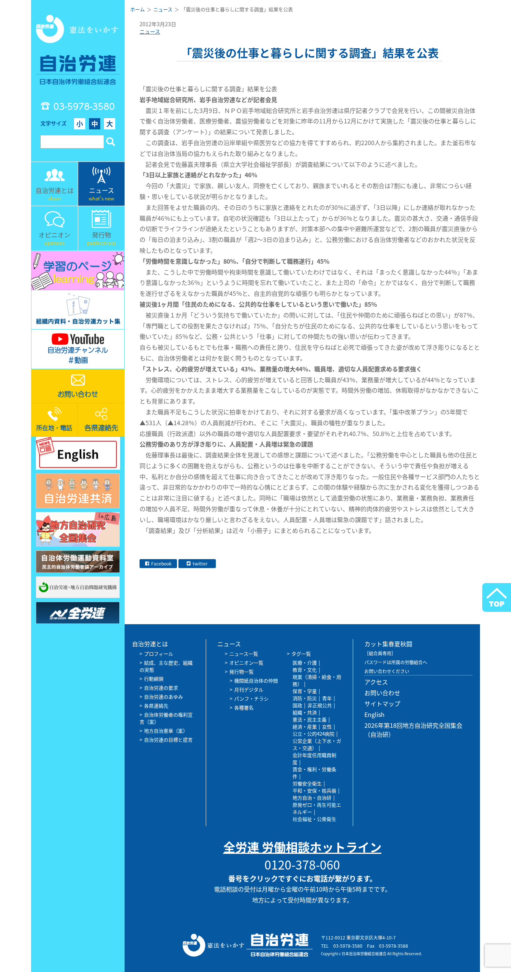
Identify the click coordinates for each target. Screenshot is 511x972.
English (374, 714)
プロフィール (158, 653)
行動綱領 (153, 678)
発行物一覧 (241, 671)
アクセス (376, 681)
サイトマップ (382, 703)
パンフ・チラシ (251, 698)
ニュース (150, 31)
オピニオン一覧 (246, 662)
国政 (297, 705)
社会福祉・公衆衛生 (314, 818)
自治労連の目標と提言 (168, 739)
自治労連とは (150, 643)
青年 (327, 698)
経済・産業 (305, 726)
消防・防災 (305, 698)
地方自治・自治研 (312, 797)
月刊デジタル (248, 689)
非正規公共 (319, 705)
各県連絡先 (156, 705)
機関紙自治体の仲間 (256, 680)
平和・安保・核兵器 (314, 790)
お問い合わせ (382, 692)
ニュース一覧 (243, 653)
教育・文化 (305, 669)
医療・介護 (305, 662)
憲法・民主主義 (310, 719)
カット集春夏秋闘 (388, 643)
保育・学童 (305, 690)
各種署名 (244, 707)
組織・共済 (305, 712)
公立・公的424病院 (313, 733)
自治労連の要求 (161, 687)
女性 (327, 726)
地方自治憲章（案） (166, 730)
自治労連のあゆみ (163, 696)
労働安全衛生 (307, 783)
